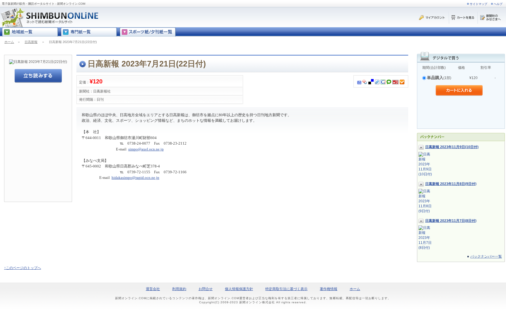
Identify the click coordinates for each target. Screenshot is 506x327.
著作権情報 (328, 289)
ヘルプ (498, 4)
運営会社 (153, 289)
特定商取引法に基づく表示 (286, 289)
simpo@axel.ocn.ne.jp (146, 149)
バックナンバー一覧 (486, 256)
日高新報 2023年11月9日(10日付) (451, 147)
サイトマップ (478, 4)
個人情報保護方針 (239, 289)
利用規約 (179, 289)
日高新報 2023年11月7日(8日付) (450, 221)
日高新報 (31, 42)
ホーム (9, 42)
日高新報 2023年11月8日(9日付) (450, 184)
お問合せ (206, 289)
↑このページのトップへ (22, 268)
